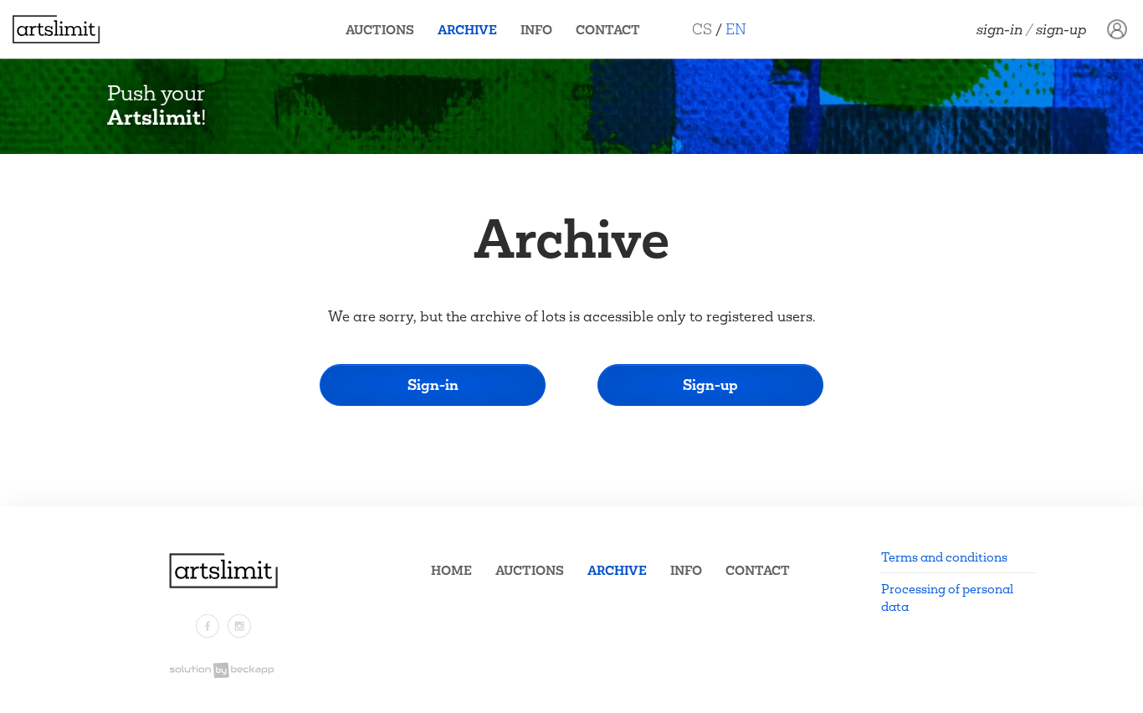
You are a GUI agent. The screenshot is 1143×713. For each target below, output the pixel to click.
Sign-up (1061, 29)
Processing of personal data (947, 597)
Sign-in (999, 29)
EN (735, 28)
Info (536, 30)
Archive (467, 30)
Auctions (380, 30)
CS (702, 28)
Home (451, 570)
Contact (608, 30)
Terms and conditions (944, 557)
